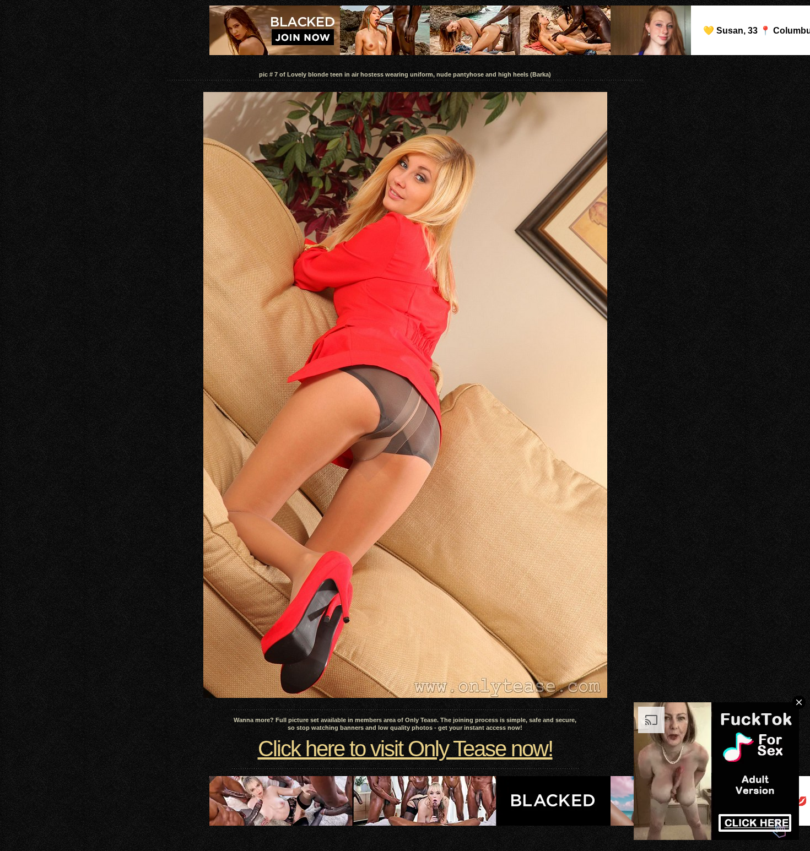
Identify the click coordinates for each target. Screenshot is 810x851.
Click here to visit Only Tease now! (405, 748)
